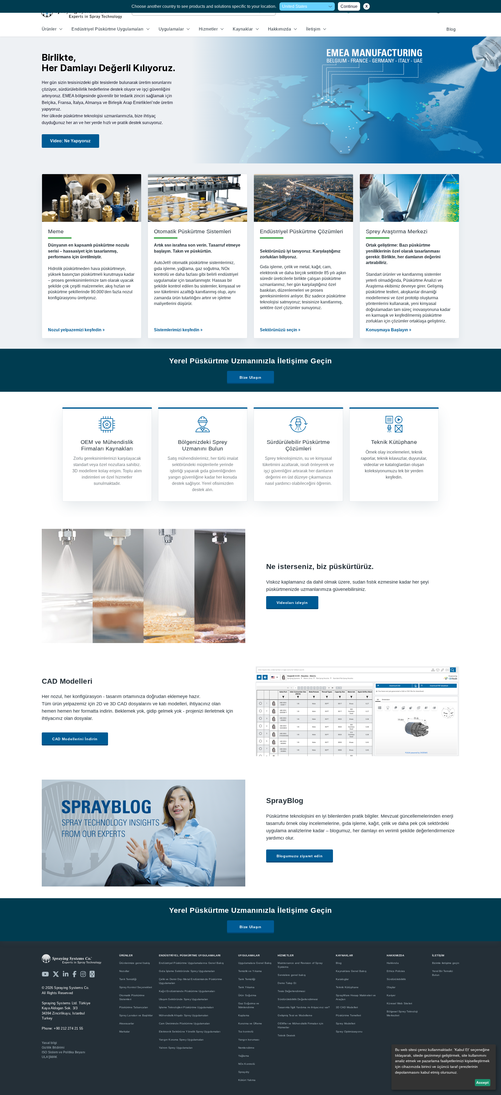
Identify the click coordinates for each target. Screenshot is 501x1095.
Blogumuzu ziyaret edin (300, 856)
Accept (482, 1082)
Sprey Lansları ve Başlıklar (136, 1015)
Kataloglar (342, 979)
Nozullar (124, 971)
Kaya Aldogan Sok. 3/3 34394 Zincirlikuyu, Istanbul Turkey (66, 1010)
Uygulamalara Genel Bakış (255, 963)
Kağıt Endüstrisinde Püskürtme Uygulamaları (187, 991)
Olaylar (391, 987)
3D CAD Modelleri (347, 1007)
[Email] (92, 974)
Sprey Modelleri (345, 1023)
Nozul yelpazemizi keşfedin (75, 330)
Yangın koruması (248, 1039)
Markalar (124, 1031)
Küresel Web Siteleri (399, 1003)
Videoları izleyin (292, 603)
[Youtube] (45, 974)
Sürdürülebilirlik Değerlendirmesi (298, 999)
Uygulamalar (171, 29)
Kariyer (391, 995)
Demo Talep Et (287, 983)
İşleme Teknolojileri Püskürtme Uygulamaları (186, 1007)
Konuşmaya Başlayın (387, 330)
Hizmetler (208, 29)
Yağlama (243, 1055)
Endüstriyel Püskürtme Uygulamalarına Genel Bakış (191, 963)
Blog (451, 29)
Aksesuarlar (126, 1023)
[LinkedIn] (65, 974)
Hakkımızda (279, 29)
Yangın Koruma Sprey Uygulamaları (181, 1039)
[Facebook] (74, 974)
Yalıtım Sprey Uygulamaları (176, 1047)
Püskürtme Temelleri (348, 1015)
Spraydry (243, 1071)
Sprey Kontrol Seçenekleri (135, 987)
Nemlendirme (246, 1047)
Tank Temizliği (127, 979)
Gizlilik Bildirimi (53, 1047)
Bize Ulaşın (250, 377)
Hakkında (393, 963)
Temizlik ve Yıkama (250, 971)
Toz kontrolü (246, 1031)
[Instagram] (83, 974)
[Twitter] (56, 974)
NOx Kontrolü (246, 1063)
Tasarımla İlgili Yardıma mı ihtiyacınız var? (304, 1007)
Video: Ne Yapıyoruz (70, 141)
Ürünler (49, 29)
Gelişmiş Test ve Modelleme (295, 1015)
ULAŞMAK (49, 1057)
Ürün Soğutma (247, 995)
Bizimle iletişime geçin (445, 963)
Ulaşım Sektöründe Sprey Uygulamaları (183, 999)
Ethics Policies (396, 971)
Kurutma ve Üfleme (250, 1023)
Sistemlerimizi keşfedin (176, 330)
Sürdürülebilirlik (396, 979)
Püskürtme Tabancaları (133, 1007)
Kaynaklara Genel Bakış (351, 971)
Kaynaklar (243, 29)
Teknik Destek (286, 1035)
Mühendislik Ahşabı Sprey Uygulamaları (183, 1015)
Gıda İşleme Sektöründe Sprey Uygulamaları (187, 971)
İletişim (313, 29)
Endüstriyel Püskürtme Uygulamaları (107, 29)
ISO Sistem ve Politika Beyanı (63, 1052)
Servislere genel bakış (292, 975)
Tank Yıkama (246, 987)
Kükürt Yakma (247, 1080)
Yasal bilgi (49, 1043)
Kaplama (243, 1015)
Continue (349, 6)
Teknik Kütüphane (347, 987)
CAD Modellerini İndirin (75, 739)
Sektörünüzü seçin (278, 330)
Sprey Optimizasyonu (349, 1031)
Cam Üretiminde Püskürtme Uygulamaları (184, 1023)
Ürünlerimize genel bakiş (134, 963)
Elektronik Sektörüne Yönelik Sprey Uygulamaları (189, 1031)
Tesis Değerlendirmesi (291, 991)
